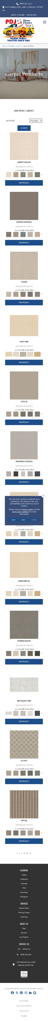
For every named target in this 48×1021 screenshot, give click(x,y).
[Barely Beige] (16, 354)
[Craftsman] (30, 653)
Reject (23, 520)
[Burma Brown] (16, 473)
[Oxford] (30, 833)
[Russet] (37, 833)
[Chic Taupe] (30, 174)
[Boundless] (23, 174)
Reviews (24, 933)
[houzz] (30, 993)
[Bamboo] (16, 174)
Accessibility (24, 1001)
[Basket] (16, 234)
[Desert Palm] (23, 294)
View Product (24, 183)
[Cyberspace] (37, 653)
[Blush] (23, 713)
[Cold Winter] (30, 473)
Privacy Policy (24, 1011)
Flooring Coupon (24, 912)
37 (30, 853)
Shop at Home (24, 908)
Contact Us (26, 949)
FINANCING (31, 15)
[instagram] (26, 993)
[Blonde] (16, 653)
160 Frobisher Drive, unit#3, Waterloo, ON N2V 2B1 (23, 9)
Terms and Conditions (24, 1006)
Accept (13, 520)
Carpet (18, 46)
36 (27, 853)
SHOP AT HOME (18, 15)
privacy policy (27, 509)
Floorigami (24, 897)
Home (5, 46)
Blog (24, 928)
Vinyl (24, 888)
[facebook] (12, 993)
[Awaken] (16, 713)
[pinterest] (21, 993)
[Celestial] (37, 713)
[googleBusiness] (35, 993)
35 (24, 853)
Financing (24, 917)
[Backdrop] (24, 625)
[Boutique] (37, 234)
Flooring (11, 46)
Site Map (24, 1016)
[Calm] (23, 354)
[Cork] (37, 354)
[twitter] (17, 993)
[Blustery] (30, 234)
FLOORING (24, 870)
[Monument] (37, 294)
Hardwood (24, 879)
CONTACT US (24, 944)
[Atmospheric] (24, 684)
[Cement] (23, 653)
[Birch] (24, 265)
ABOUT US (24, 923)
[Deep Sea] (37, 473)
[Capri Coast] (30, 354)
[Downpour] (30, 294)
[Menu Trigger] (44, 22)
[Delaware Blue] (37, 174)
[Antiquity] (24, 325)
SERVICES (24, 903)
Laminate (24, 884)
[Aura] (24, 146)
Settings (34, 520)
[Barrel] (24, 206)
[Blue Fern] (23, 234)
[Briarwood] (16, 294)
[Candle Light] (23, 473)
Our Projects (24, 937)
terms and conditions (20, 512)
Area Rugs (24, 892)
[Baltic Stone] (24, 445)
